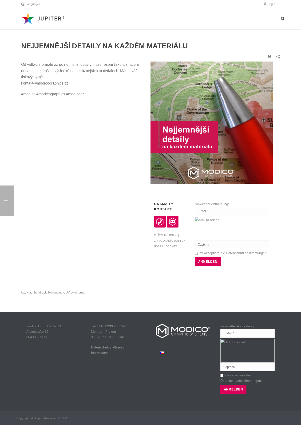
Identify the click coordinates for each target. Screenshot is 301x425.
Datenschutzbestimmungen (246, 253)
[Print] (269, 56)
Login (271, 4)
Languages (33, 4)
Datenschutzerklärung (107, 347)
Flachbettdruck (37, 292)
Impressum (99, 353)
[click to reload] (230, 228)
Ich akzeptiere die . (233, 253)
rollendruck (56, 292)
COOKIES (171, 246)
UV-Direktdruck (76, 292)
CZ (23, 292)
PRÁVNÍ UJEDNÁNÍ (165, 235)
